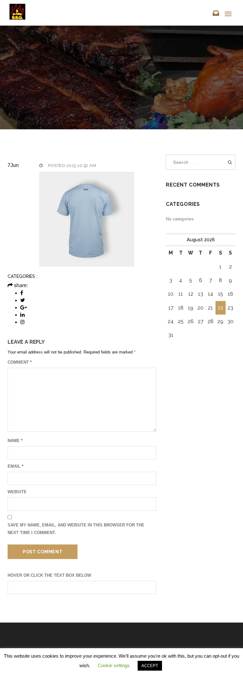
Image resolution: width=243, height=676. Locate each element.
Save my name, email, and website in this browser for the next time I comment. (76, 529)
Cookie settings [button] (114, 665)
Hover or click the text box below (49, 575)
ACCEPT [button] (149, 665)
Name (15, 440)
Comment (20, 362)
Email (15, 466)
